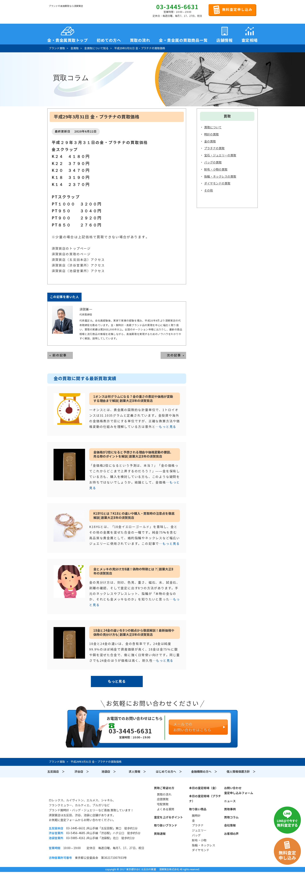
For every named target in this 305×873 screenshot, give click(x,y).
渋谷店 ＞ (81, 772)
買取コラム (231, 817)
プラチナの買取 (214, 148)
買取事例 (230, 809)
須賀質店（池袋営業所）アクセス (78, 271)
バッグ (196, 835)
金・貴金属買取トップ (67, 39)
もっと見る (117, 681)
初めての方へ (109, 39)
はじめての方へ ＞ (169, 772)
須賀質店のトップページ (71, 248)
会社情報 (230, 825)
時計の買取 (211, 134)
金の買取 (210, 141)
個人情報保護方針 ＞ (241, 772)
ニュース (230, 801)
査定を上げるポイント (168, 817)
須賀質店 (70, 790)
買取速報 (160, 834)
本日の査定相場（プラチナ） (205, 798)
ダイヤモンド (200, 850)
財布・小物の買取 (215, 169)
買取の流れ (140, 39)
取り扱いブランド (165, 825)
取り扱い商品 (197, 809)
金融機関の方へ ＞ (204, 772)
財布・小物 (199, 840)
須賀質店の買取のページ (71, 254)
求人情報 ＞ (137, 772)
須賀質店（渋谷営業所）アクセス (78, 265)
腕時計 (196, 816)
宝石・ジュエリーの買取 (220, 155)
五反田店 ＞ (56, 772)
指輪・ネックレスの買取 (220, 176)
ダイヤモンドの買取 (217, 183)
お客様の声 (231, 834)
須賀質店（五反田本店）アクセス (78, 260)
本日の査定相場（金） (203, 788)
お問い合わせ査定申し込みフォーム (238, 790)
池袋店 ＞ (108, 772)
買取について (213, 127)
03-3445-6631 (177, 7)
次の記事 (174, 355)
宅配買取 (162, 804)
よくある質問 (165, 809)
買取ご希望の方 (164, 788)
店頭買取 (162, 799)
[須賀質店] (70, 12)
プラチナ (198, 825)
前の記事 (59, 355)
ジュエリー (199, 830)
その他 (208, 190)
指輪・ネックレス (203, 845)
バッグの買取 (213, 162)
